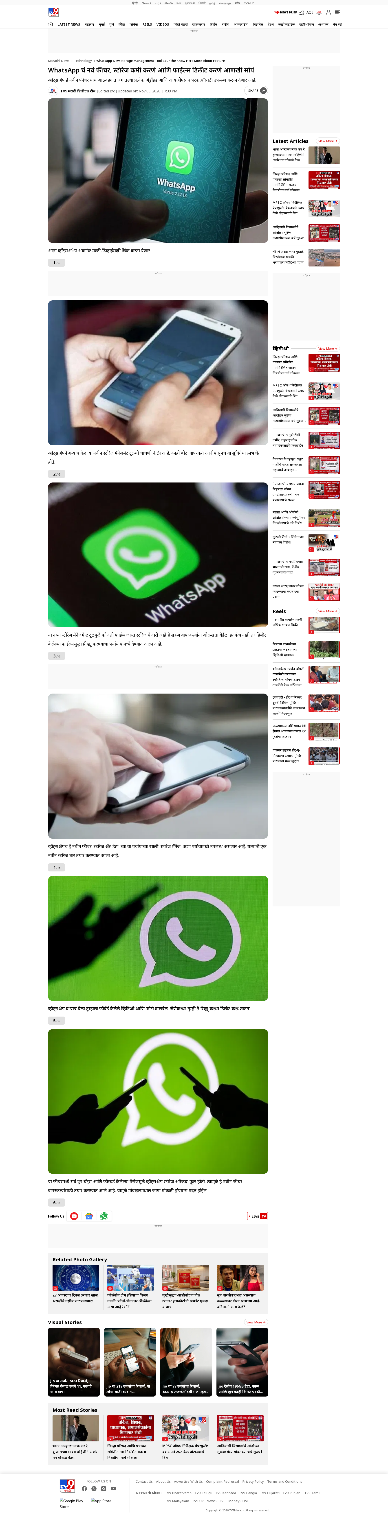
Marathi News (58, 61)
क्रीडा (122, 24)
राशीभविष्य (306, 24)
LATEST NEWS (69, 24)
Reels (147, 24)
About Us (163, 1481)
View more (254, 1322)
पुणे (111, 24)
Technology (82, 61)
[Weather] (302, 12)
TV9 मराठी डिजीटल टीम (77, 91)
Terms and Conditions (284, 1481)
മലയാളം (225, 3)
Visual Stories (65, 1322)
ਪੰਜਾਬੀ (202, 3)
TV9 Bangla (248, 1493)
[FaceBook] (84, 1488)
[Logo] (53, 12)
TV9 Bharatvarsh (178, 1493)
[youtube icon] (74, 1216)
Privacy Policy (253, 1481)
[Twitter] (94, 1488)
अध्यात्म (323, 24)
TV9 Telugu (203, 1493)
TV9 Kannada (225, 1493)
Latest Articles (291, 141)
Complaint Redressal (222, 1481)
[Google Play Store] (73, 1504)
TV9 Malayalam (177, 1501)
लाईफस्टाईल (286, 24)
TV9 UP (198, 1501)
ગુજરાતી (190, 3)
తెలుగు (169, 3)
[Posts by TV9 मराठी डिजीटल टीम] (53, 91)
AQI (309, 12)
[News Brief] (285, 12)
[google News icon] (89, 1216)
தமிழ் (212, 3)
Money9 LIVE (238, 1501)
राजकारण (198, 24)
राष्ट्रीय (225, 24)
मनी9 (237, 3)
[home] (50, 23)
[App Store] (104, 1504)
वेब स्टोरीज (340, 24)
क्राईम (213, 24)
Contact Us (144, 1481)
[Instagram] (103, 1488)
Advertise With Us (188, 1481)
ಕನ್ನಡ (158, 3)
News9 (146, 3)
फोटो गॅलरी (181, 24)
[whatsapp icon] (104, 1216)
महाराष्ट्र (89, 24)
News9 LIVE (216, 1501)
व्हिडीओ (281, 348)
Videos (163, 24)
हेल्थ (271, 24)
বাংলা (178, 3)
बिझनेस (258, 24)
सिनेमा (134, 24)
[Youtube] (113, 1488)
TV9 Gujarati (270, 1493)
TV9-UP (249, 3)
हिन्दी (135, 3)
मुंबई (102, 24)
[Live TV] (317, 12)
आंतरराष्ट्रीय (241, 24)
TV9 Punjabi (291, 1493)
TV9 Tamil (312, 1493)
